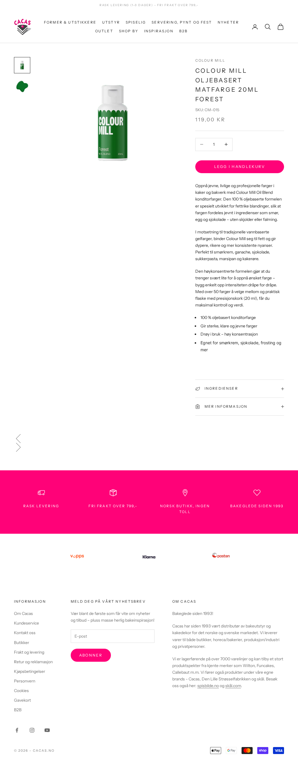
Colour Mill (210, 60)
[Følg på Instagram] (32, 730)
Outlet (104, 31)
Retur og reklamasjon (33, 661)
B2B (183, 31)
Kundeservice (26, 623)
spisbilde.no (208, 685)
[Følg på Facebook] (17, 730)
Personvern (24, 681)
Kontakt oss (25, 632)
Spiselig (136, 22)
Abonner (90, 655)
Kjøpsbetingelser (29, 671)
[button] (149, 438)
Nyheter (228, 22)
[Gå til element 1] (22, 65)
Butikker (21, 642)
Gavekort (22, 700)
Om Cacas (23, 613)
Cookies (21, 690)
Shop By (128, 31)
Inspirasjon (158, 31)
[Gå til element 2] (22, 86)
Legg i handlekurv (239, 166)
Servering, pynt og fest (182, 22)
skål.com (233, 685)
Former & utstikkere (70, 22)
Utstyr (111, 22)
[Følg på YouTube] (47, 730)
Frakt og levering (29, 652)
